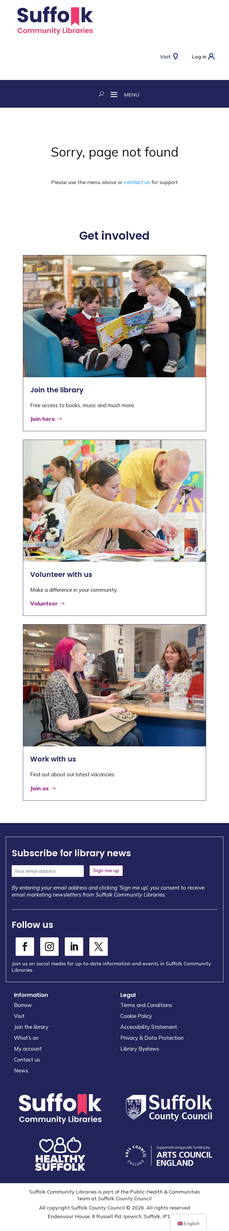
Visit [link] (19, 1016)
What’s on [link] (26, 1037)
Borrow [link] (23, 1005)
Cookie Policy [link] (136, 1016)
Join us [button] (39, 788)
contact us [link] (137, 182)
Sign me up (106, 870)
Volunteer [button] (44, 603)
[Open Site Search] (100, 93)
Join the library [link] (31, 1027)
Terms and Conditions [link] (146, 1005)
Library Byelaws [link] (139, 1048)
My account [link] (28, 1048)
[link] (55, 36)
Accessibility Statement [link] (148, 1027)
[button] (122, 93)
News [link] (21, 1070)
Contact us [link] (27, 1059)
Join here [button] (42, 418)
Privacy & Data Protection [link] (151, 1037)
